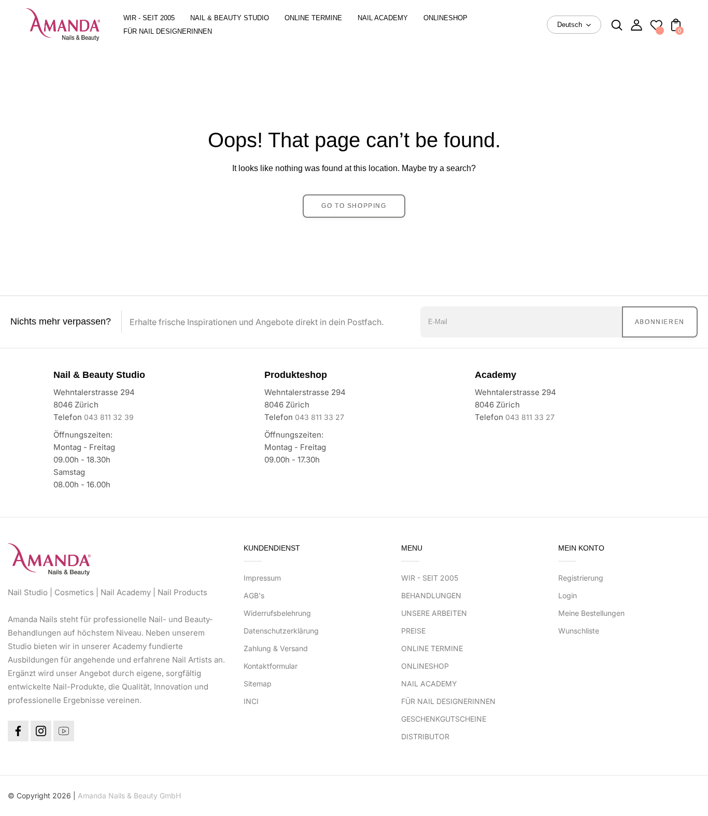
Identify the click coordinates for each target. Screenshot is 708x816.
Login (567, 595)
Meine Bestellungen (591, 613)
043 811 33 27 (319, 417)
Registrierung (580, 577)
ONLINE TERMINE (432, 648)
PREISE (413, 630)
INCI (251, 701)
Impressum (262, 577)
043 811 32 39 (109, 417)
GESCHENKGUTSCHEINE (443, 718)
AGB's (254, 595)
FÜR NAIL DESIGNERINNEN (448, 701)
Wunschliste (578, 630)
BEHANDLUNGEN (431, 595)
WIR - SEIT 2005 (429, 577)
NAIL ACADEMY (429, 683)
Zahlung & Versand (276, 648)
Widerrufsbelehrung (277, 613)
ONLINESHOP (425, 666)
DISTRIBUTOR (425, 736)
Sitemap (258, 683)
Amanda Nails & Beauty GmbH (129, 795)
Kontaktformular (271, 666)
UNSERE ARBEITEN (434, 613)
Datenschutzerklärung (281, 630)
